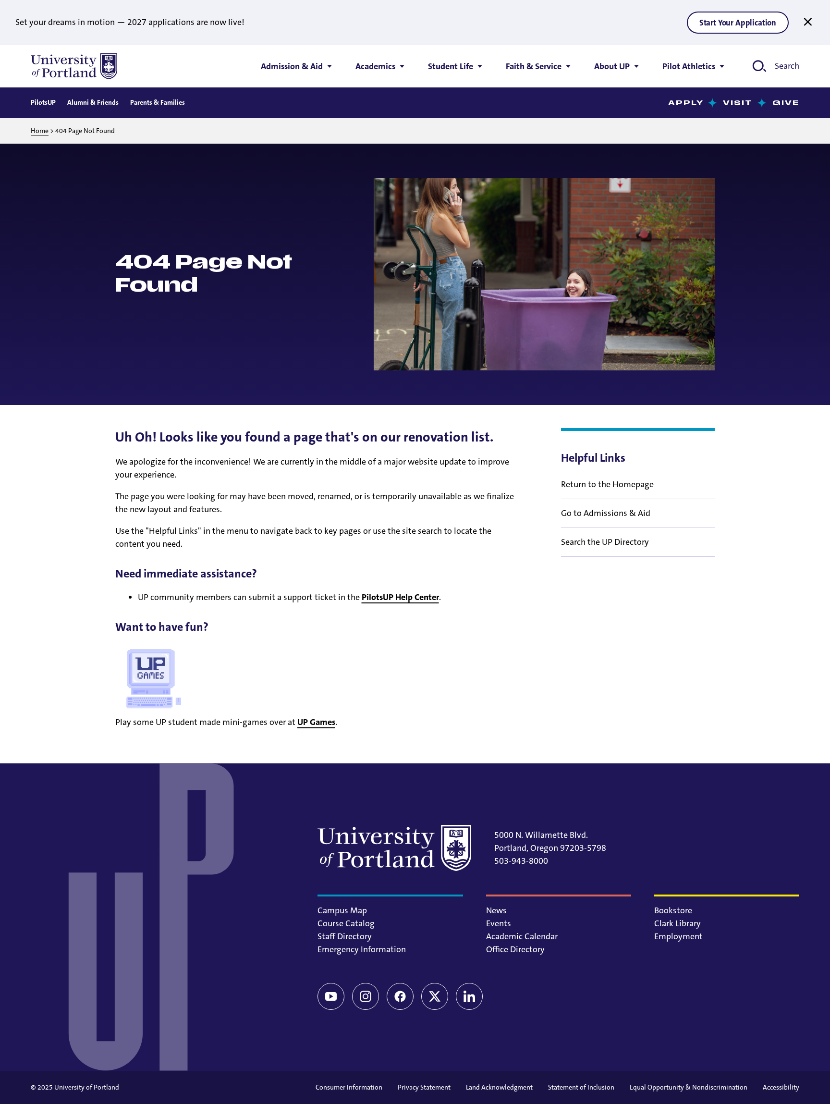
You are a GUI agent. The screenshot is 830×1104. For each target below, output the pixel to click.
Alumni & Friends (93, 102)
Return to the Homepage (607, 484)
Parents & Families (157, 102)
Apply (686, 103)
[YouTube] (330, 996)
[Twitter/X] (434, 996)
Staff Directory (344, 936)
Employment (678, 936)
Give (785, 103)
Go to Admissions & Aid (605, 513)
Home (40, 130)
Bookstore (673, 910)
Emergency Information (361, 949)
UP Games (316, 722)
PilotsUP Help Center (400, 597)
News (496, 910)
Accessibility (781, 1087)
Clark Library (677, 923)
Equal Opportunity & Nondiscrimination (688, 1087)
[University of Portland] (74, 66)
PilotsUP (43, 102)
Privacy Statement (424, 1087)
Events (498, 923)
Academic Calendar (522, 936)
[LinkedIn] (469, 996)
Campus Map (342, 910)
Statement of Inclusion (581, 1087)
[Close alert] (807, 22)
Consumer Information (349, 1087)
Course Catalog (346, 923)
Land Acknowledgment (499, 1087)
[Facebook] (400, 996)
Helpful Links (593, 458)
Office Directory (515, 949)
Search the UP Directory (605, 542)
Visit (738, 103)
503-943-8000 (521, 861)
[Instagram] (365, 996)
